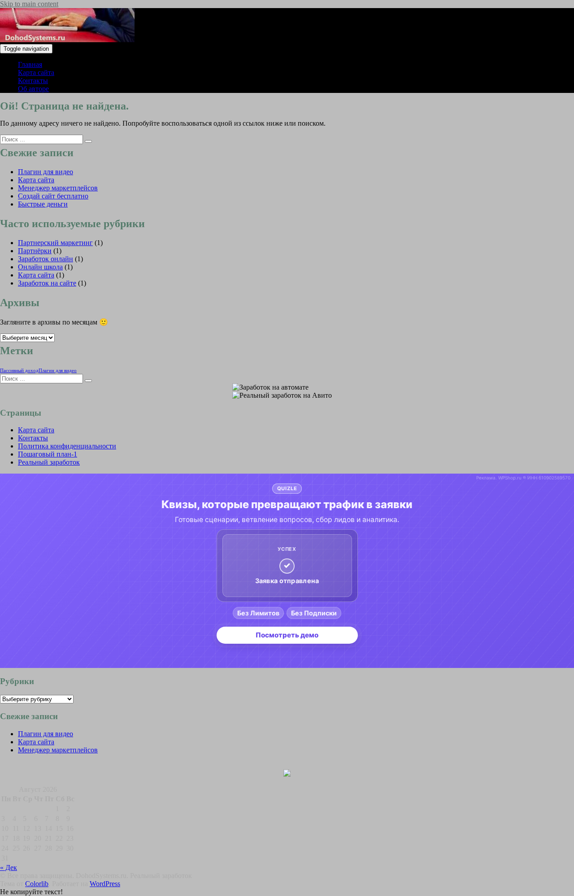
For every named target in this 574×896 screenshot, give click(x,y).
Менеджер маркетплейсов (58, 188)
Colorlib (36, 883)
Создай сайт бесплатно (53, 196)
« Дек (8, 867)
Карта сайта (36, 72)
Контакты (33, 80)
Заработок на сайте (47, 283)
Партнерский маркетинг (55, 242)
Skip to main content (29, 4)
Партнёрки (35, 251)
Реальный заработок (49, 462)
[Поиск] (88, 141)
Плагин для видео (45, 172)
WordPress (105, 883)
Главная (30, 64)
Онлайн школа (40, 267)
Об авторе (33, 88)
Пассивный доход (19, 370)
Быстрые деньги (43, 204)
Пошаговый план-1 (47, 454)
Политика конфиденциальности (67, 446)
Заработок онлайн (45, 259)
